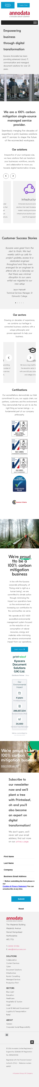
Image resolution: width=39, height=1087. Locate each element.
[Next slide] (30, 357)
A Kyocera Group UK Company (23, 1073)
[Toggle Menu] (35, 23)
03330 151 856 (13, 946)
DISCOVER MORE (10, 766)
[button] (3, 272)
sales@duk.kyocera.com (17, 949)
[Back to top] (30, 1081)
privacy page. (22, 841)
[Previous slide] (8, 357)
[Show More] (21, 197)
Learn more (18, 649)
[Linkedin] (32, 1042)
